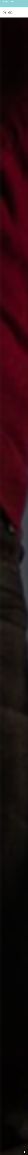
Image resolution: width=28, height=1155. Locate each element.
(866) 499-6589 (9, 2)
